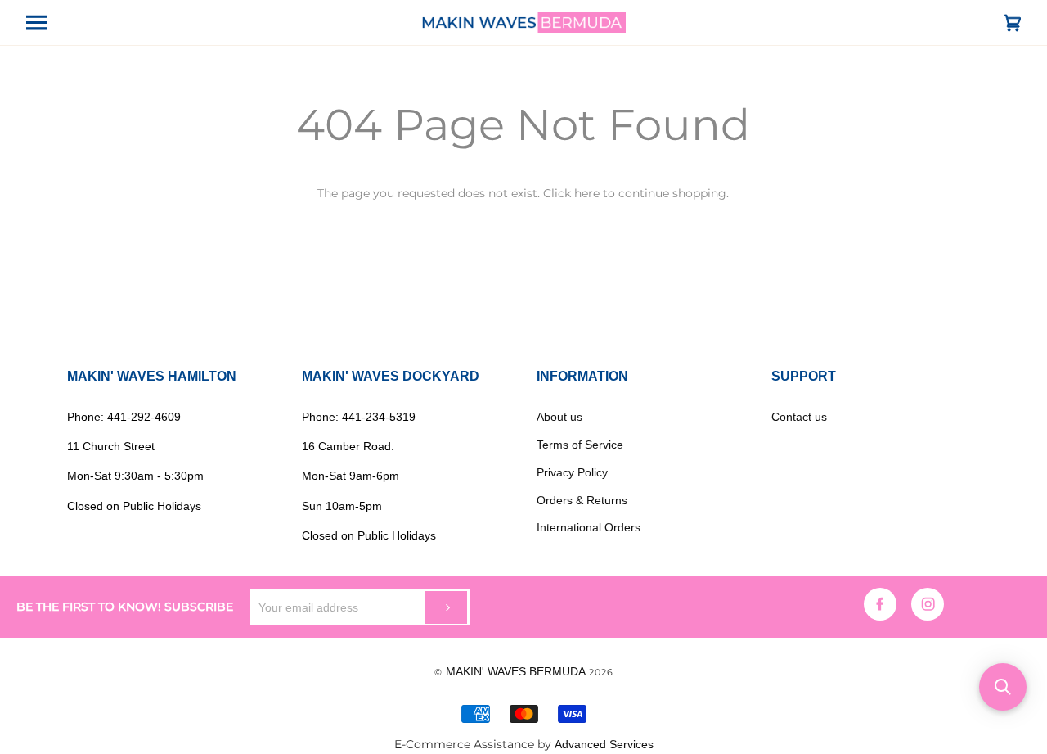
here (587, 193)
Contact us (799, 416)
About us (559, 416)
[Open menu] (50, 22)
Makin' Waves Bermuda (516, 671)
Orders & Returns (582, 500)
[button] (1003, 687)
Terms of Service (580, 444)
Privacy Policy (572, 472)
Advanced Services (604, 744)
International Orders (588, 527)
